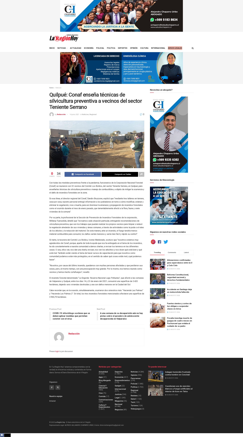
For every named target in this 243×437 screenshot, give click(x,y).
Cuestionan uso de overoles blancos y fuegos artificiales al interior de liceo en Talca (179, 389)
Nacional (118, 404)
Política (111, 48)
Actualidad (75, 48)
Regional (93, 114)
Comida (102, 396)
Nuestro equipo (55, 396)
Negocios (119, 410)
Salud (133, 399)
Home (51, 88)
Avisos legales (175, 48)
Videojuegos (136, 409)
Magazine (119, 401)
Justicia (118, 394)
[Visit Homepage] (63, 38)
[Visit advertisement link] (121, 16)
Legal (117, 398)
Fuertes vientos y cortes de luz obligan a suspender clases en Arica (179, 306)
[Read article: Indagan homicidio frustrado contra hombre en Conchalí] (155, 376)
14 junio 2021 (74, 114)
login (57, 351)
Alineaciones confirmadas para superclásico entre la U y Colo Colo (179, 263)
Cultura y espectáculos (104, 406)
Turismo (134, 406)
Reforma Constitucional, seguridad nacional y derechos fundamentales (178, 277)
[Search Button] (193, 48)
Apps (101, 377)
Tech (133, 402)
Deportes (122, 48)
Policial (100, 48)
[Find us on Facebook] (51, 387)
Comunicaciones (106, 400)
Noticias (61, 48)
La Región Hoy (60, 422)
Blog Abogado (105, 380)
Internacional (158, 48)
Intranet (52, 401)
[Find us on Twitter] (57, 387)
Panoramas (136, 378)
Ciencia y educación (103, 387)
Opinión (133, 48)
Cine (101, 393)
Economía (88, 48)
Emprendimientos (122, 380)
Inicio (52, 48)
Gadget (118, 386)
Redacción (61, 114)
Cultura (144, 48)
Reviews (134, 396)
